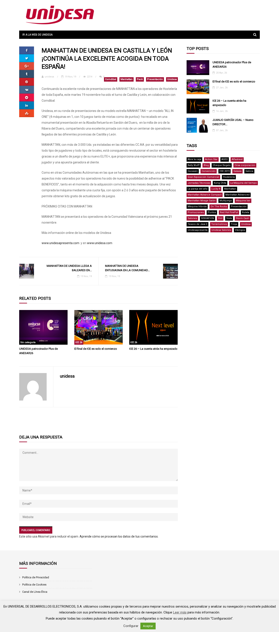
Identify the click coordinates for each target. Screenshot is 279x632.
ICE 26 (78, 342)
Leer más (180, 612)
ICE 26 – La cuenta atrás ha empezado (153, 348)
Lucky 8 (215, 188)
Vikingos (240, 230)
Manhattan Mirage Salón (202, 200)
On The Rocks (219, 206)
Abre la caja (194, 159)
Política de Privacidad (35, 577)
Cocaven (193, 171)
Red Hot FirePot (229, 212)
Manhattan (127, 79)
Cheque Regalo (222, 165)
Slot (220, 218)
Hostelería (229, 177)
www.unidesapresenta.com (60, 243)
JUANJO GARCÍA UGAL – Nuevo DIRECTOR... (233, 122)
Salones (192, 218)
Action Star (211, 159)
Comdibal (110, 79)
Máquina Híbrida (197, 206)
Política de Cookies (34, 584)
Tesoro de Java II (197, 224)
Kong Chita (220, 183)
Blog (206, 165)
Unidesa (172, 79)
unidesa (49, 76)
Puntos (212, 212)
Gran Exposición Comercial (203, 177)
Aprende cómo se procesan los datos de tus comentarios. (119, 536)
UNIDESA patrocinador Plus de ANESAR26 (38, 351)
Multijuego (225, 200)
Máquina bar (243, 200)
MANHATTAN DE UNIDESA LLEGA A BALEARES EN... (69, 268)
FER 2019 (224, 171)
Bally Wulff (194, 165)
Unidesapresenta (198, 230)
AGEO (224, 159)
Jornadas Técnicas (199, 183)
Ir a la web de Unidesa (37, 34)
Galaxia (237, 171)
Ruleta (245, 212)
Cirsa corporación (245, 165)
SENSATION (207, 218)
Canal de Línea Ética (34, 591)
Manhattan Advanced (237, 194)
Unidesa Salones (221, 230)
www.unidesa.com (99, 243)
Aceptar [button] (148, 626)
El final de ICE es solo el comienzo (95, 348)
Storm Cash (242, 218)
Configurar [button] (130, 626)
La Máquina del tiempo (243, 183)
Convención (209, 171)
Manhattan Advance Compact (204, 194)
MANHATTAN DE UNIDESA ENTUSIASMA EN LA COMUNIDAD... (127, 268)
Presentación (155, 79)
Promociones (196, 212)
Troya (234, 224)
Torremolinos (219, 224)
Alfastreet (237, 159)
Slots (229, 218)
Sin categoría (28, 342)
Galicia (249, 171)
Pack (140, 79)
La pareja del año (198, 188)
